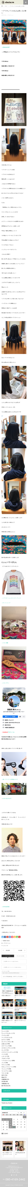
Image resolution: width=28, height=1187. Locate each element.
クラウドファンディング (8, 1052)
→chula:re (4, 47)
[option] (8, 1149)
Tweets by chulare (7, 1103)
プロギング (5, 1058)
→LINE (3, 906)
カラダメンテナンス (7, 1048)
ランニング (5, 1069)
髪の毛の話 (5, 1085)
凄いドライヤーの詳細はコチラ (10, 779)
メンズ (3, 1062)
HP (9, 47)
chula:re (14, 1163)
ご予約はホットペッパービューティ (11, 52)
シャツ (19, 598)
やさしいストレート (7, 1067)
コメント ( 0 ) (7, 955)
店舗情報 (4, 1079)
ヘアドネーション (10, 15)
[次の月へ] (24, 1112)
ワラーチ (4, 1073)
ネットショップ (6, 602)
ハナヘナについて (7, 798)
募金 (3, 1077)
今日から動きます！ (19, 1152)
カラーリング (5, 1046)
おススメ (4, 1039)
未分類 (3, 1081)
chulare (8, 940)
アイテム (4, 1035)
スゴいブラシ (6, 683)
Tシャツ (4, 1031)
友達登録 (7, 906)
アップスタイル (6, 1037)
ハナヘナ (4, 1056)
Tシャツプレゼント (7, 1033)
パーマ (3, 1054)
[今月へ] (21, 1112)
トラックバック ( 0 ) (20, 955)
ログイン (15, 976)
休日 (3, 1075)
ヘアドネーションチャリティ (10, 598)
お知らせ (4, 1044)
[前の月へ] (17, 1112)
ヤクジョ (4, 1065)
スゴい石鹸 (5, 642)
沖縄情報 (4, 1083)
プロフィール (11, 732)
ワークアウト (5, 1071)
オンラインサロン (7, 1042)
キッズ (3, 1050)
